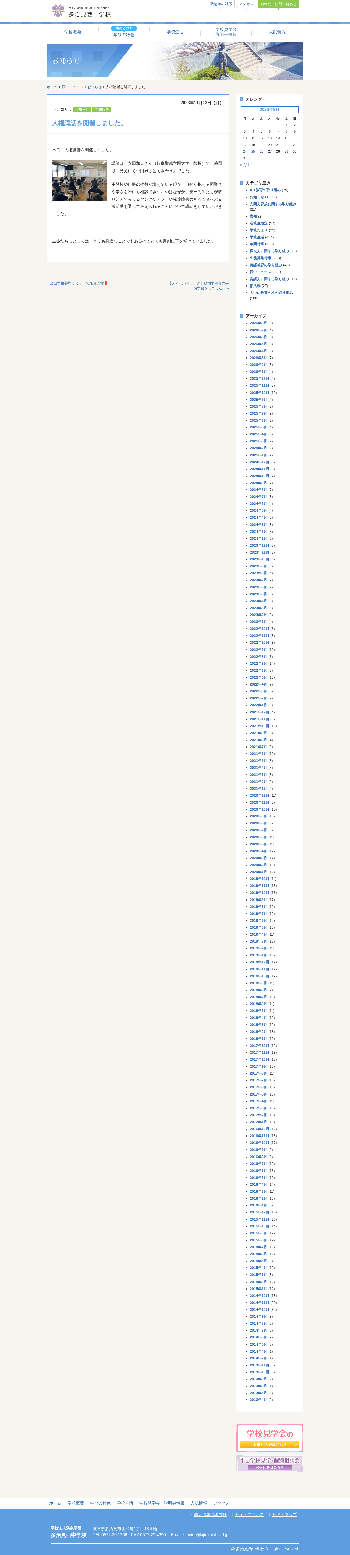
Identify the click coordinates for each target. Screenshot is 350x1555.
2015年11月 (259, 1219)
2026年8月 (258, 323)
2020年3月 (258, 858)
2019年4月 (258, 934)
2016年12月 (259, 1129)
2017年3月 (258, 1108)
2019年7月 (258, 914)
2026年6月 (258, 337)
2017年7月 (258, 1080)
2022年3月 (258, 691)
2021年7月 (258, 747)
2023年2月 (258, 615)
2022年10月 (259, 642)
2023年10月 (259, 559)
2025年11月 (259, 385)
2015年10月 (259, 1226)
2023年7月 (258, 580)
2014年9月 (258, 1316)
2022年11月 (259, 635)
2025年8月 (258, 406)
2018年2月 (258, 1032)
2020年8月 (258, 823)
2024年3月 (258, 525)
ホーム (52, 87)
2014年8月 (258, 1323)
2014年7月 (258, 1330)
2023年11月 (259, 552)
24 (245, 152)
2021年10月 (259, 726)
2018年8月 (258, 990)
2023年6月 (258, 587)
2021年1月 (258, 788)
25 (253, 152)
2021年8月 (258, 740)
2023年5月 (258, 594)
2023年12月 (259, 545)
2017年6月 (258, 1087)
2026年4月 (258, 351)
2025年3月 (258, 441)
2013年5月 (258, 1393)
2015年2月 (258, 1282)
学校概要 (72, 32)
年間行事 (102, 109)
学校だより (259, 230)
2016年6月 (258, 1171)
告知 (253, 216)
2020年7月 (258, 830)
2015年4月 (258, 1268)
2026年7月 (258, 330)
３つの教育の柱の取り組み (271, 293)
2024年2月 (258, 531)
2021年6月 (258, 754)
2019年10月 (259, 893)
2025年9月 (258, 399)
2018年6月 (258, 1004)
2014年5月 (258, 1344)
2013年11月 (259, 1365)
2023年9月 (258, 566)
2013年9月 (258, 1379)
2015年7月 (258, 1247)
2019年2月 (258, 948)
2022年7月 (258, 663)
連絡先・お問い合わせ (278, 4)
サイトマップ (284, 1514)
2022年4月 (258, 684)
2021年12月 (259, 712)
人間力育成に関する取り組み (273, 204)
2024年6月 (258, 504)
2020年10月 (259, 809)
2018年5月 (258, 1011)
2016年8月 (258, 1157)
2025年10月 (259, 393)
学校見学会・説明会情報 (226, 32)
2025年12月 (259, 378)
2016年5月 (258, 1177)
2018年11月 (259, 969)
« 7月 (244, 164)
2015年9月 (258, 1233)
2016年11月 (259, 1136)
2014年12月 (259, 1296)
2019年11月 (259, 886)
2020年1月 (258, 872)
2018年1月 (258, 1039)
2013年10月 (259, 1372)
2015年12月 (259, 1212)
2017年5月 (258, 1094)
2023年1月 (258, 622)
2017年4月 (258, 1101)
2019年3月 (258, 941)
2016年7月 (258, 1164)
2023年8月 (258, 573)
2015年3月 (258, 1275)
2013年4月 (258, 1400)
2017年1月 (258, 1122)
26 (261, 152)
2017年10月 (259, 1059)
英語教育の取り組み (266, 265)
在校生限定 (259, 223)
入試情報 (277, 32)
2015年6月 (258, 1254)
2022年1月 (258, 705)
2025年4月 (258, 434)
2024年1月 (258, 538)
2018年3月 (258, 1024)
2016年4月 (258, 1184)
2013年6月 (258, 1386)
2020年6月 (258, 837)
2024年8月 (258, 490)
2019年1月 (258, 955)
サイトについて (249, 1514)
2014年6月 (258, 1337)
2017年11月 (259, 1052)
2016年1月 (258, 1205)
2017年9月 (258, 1066)
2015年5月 (258, 1261)
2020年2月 (258, 865)
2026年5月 (258, 344)
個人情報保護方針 (210, 1514)
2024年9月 (258, 483)
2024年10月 (259, 476)
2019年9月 (258, 900)
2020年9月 (258, 816)
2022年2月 (258, 698)
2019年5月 (258, 927)
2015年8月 (258, 1240)
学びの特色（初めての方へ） (123, 32)
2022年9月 (258, 650)
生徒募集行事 (260, 258)
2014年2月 (258, 1358)
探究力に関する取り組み (269, 251)
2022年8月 (258, 656)
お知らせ (94, 87)
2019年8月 (258, 907)
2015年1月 (258, 1289)
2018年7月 (258, 997)
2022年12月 (259, 629)
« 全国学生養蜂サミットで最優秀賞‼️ (77, 283)
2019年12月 (259, 879)
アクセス (246, 4)
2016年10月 (259, 1143)
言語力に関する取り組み (269, 279)
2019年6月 (258, 920)
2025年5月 (258, 427)
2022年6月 (258, 670)
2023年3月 (258, 608)
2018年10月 (259, 976)
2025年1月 (258, 455)
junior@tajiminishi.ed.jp (207, 1535)
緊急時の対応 (221, 4)
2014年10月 (259, 1309)
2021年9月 (258, 733)
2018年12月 (259, 962)
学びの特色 (100, 1503)
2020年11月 (259, 802)
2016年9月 (258, 1150)
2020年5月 (258, 844)
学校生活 (175, 32)
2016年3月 (258, 1191)
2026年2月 (258, 365)
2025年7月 (258, 413)
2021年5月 (258, 761)
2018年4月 (258, 1018)
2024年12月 (259, 462)
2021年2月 (258, 782)
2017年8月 (258, 1073)
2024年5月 (258, 510)
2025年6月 (258, 420)
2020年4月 (258, 851)
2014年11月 (259, 1303)
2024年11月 (259, 469)
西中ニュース (72, 87)
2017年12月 (259, 1046)
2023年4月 (258, 601)
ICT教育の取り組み (265, 190)
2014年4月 (258, 1351)
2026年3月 (258, 358)
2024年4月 (258, 517)
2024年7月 (258, 497)
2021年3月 (258, 775)
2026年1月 (258, 372)
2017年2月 (258, 1115)
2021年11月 (259, 719)
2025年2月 (258, 448)
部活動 (255, 286)
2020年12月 (259, 795)
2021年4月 (258, 767)
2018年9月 (258, 983)
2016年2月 (258, 1198)
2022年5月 (258, 677)
